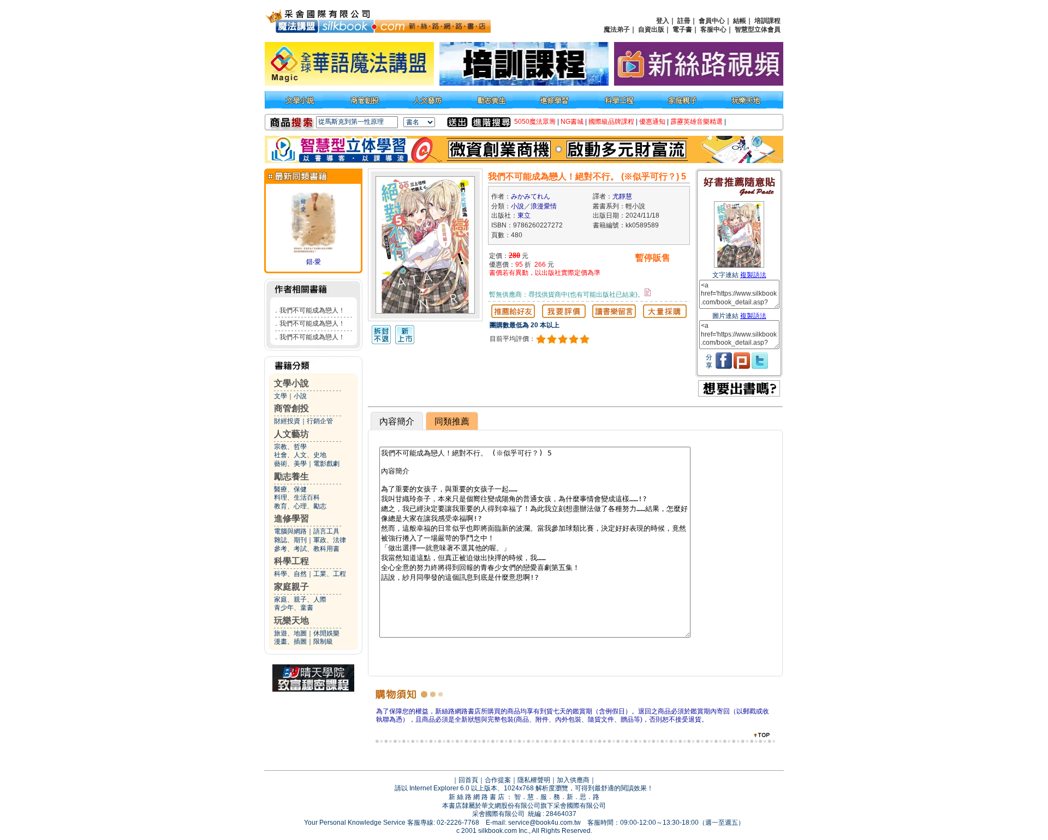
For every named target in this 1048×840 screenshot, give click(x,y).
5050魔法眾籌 (535, 121)
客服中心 (713, 29)
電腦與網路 (290, 531)
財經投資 (287, 421)
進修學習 (291, 518)
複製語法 (753, 275)
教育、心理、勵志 (300, 506)
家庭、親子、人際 (300, 599)
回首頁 (468, 780)
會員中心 (712, 21)
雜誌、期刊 (290, 540)
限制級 (323, 641)
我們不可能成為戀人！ (312, 310)
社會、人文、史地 (300, 455)
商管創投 (291, 408)
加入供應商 (573, 780)
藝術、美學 (290, 463)
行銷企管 (320, 421)
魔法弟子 (617, 29)
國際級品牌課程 (611, 121)
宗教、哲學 (290, 447)
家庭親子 (291, 586)
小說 (300, 396)
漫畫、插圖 (290, 641)
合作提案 (498, 780)
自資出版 (651, 29)
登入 (662, 21)
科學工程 (291, 561)
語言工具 (326, 531)
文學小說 (291, 383)
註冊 (683, 21)
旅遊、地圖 (290, 633)
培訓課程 (767, 21)
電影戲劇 (326, 463)
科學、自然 (290, 574)
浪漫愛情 (544, 206)
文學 (280, 396)
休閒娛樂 (326, 633)
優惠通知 (652, 121)
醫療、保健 (290, 489)
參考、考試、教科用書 (307, 549)
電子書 (682, 29)
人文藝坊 (291, 434)
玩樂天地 (291, 620)
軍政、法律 (329, 540)
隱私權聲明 (533, 780)
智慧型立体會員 (758, 29)
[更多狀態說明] (647, 292)
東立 (524, 215)
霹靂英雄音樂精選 (696, 121)
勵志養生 (291, 476)
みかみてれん (530, 196)
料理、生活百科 (297, 497)
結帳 (739, 21)
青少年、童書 (293, 607)
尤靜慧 (622, 196)
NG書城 (572, 121)
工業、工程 (329, 574)
